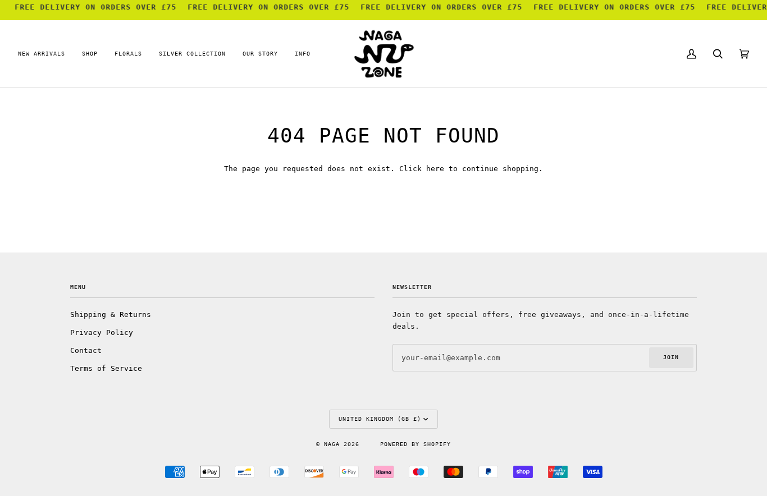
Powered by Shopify (415, 444)
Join (671, 357)
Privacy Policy (101, 332)
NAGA (334, 444)
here (435, 168)
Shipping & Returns (110, 314)
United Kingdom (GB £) (380, 419)
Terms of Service (106, 368)
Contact (86, 350)
